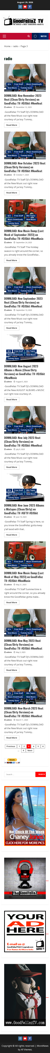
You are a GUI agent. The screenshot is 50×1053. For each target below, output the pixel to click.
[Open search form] (29, 36)
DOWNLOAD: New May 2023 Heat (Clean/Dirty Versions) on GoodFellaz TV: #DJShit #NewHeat (25, 623)
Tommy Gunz (26, 88)
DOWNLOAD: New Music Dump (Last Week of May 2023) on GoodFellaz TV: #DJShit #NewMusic (25, 555)
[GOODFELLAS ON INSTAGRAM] (20, 7)
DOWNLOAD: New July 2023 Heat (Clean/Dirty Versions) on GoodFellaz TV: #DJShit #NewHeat (25, 420)
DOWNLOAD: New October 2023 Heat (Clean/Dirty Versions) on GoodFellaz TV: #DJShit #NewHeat (25, 145)
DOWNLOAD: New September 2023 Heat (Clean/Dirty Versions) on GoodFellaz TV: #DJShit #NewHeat (25, 280)
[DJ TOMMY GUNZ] (25, 7)
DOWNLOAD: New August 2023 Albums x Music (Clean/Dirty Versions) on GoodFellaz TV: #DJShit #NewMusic (25, 348)
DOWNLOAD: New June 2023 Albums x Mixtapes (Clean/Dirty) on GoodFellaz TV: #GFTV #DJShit (25, 487)
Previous (11, 746)
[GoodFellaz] (26, 996)
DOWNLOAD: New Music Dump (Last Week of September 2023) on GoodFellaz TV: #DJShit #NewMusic (25, 213)
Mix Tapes (30, 216)
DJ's (9, 84)
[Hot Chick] (26, 817)
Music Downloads (34, 84)
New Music (12, 88)
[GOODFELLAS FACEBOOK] (30, 7)
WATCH (44, 36)
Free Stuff (18, 84)
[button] (4, 36)
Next (30, 750)
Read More (12, 124)
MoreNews (42, 1045)
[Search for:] (19, 774)
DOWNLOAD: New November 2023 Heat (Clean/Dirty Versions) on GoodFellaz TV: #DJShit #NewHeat (25, 78)
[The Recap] (26, 879)
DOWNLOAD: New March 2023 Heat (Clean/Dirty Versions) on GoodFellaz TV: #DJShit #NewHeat (25, 690)
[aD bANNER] (26, 932)
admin (9, 107)
